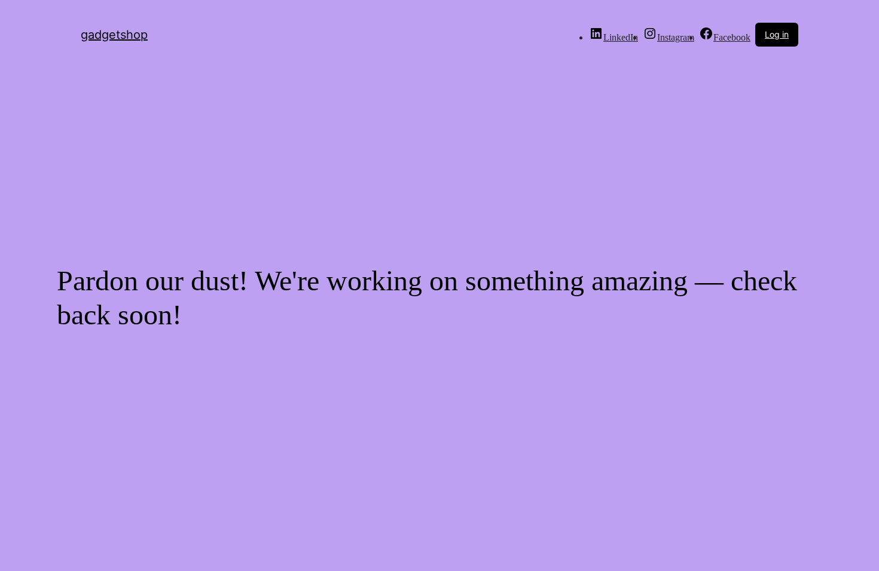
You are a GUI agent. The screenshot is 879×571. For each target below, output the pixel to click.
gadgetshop (114, 34)
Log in (777, 34)
